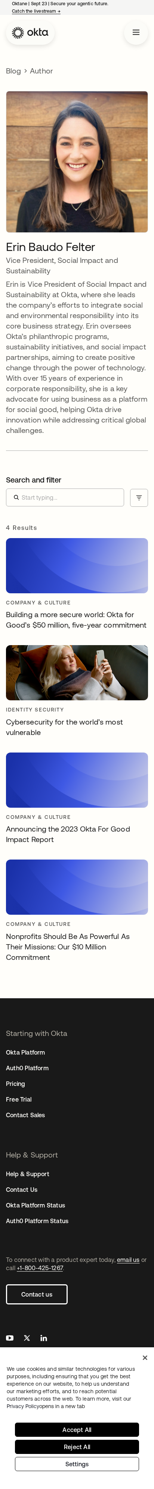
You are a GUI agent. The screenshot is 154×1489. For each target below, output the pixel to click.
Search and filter (33, 479)
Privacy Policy (46, 1406)
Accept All (76, 1429)
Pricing (15, 1083)
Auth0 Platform (27, 1068)
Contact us (36, 1294)
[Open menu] (136, 33)
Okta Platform (25, 1052)
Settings (77, 1464)
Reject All (77, 1447)
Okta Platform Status (35, 1205)
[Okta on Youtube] (9, 1339)
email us (128, 1259)
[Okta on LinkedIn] (43, 1339)
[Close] (145, 1358)
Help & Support (27, 1174)
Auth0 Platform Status (37, 1221)
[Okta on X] (27, 1339)
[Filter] (139, 498)
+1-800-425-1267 (40, 1268)
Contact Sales (25, 1115)
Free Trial (18, 1099)
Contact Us (21, 1189)
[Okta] (30, 33)
